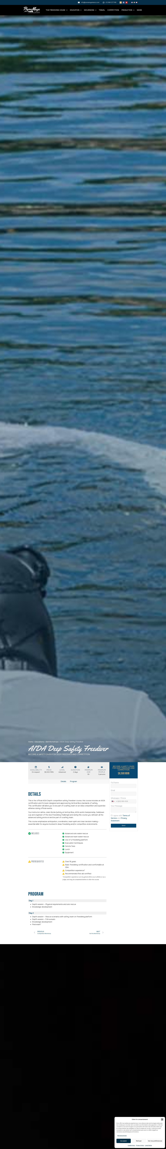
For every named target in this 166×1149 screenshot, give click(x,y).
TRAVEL (102, 10)
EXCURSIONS (89, 10)
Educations (39, 742)
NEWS (139, 10)
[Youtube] (126, 2)
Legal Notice (148, 1145)
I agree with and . (120, 818)
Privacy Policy (140, 1145)
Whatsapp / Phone (118, 798)
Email (113, 790)
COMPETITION (113, 10)
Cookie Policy (131, 1145)
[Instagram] (121, 2)
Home (30, 742)
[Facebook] (123, 2)
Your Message (116, 806)
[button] (162, 1119)
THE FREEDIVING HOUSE (55, 10)
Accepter (123, 1141)
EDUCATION (74, 10)
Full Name (115, 783)
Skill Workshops (52, 742)
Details (63, 781)
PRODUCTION (126, 10)
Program (73, 781)
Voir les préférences (155, 1141)
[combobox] (113, 801)
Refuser (139, 1141)
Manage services (122, 1135)
